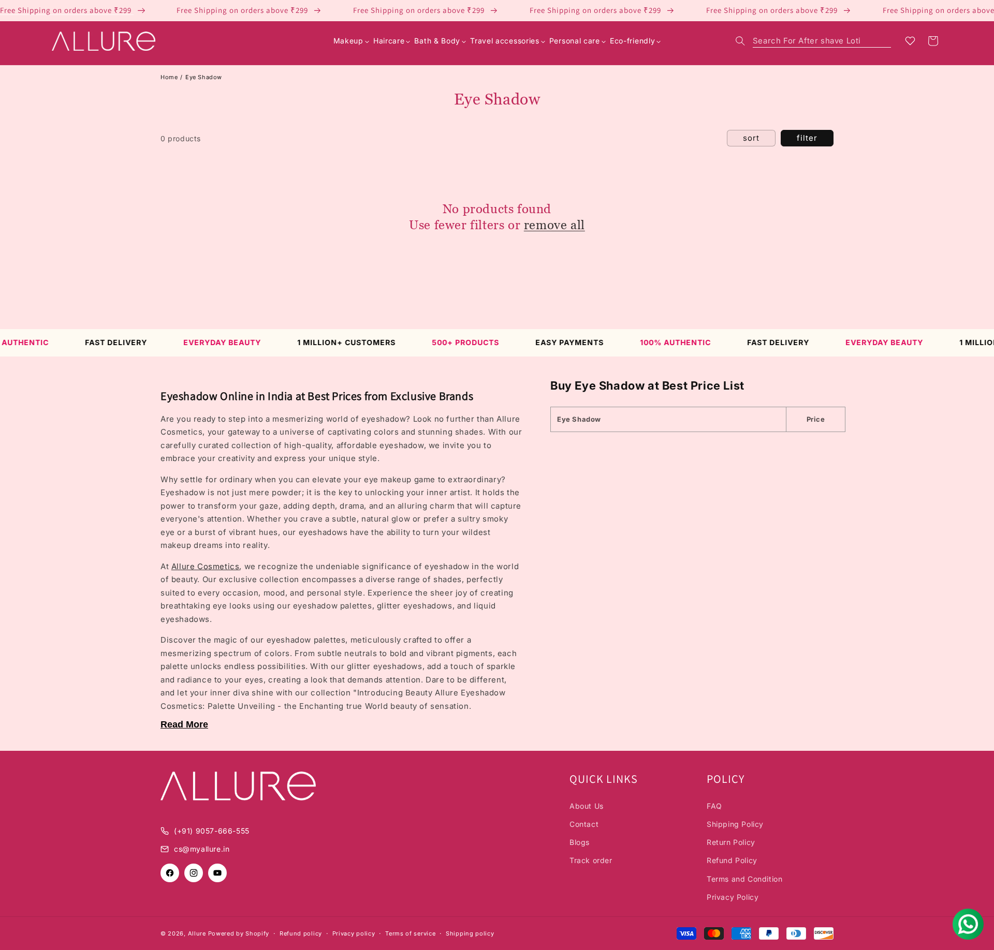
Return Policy (731, 842)
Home (169, 77)
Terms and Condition (744, 878)
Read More (184, 724)
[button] (813, 40)
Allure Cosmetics (205, 566)
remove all (554, 224)
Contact (583, 824)
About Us (586, 805)
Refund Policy (732, 860)
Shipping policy (470, 933)
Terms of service (410, 933)
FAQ (714, 805)
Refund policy (301, 933)
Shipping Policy (735, 824)
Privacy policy (353, 933)
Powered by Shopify (239, 933)
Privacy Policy (732, 897)
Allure (197, 933)
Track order (590, 860)
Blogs (579, 842)
